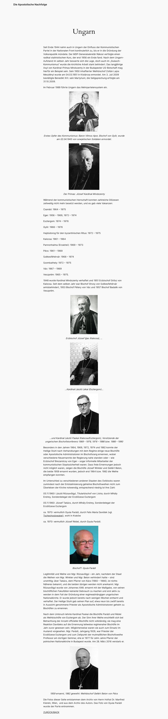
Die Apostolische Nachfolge (30, 4)
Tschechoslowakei (53, 515)
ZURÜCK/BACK (51, 712)
